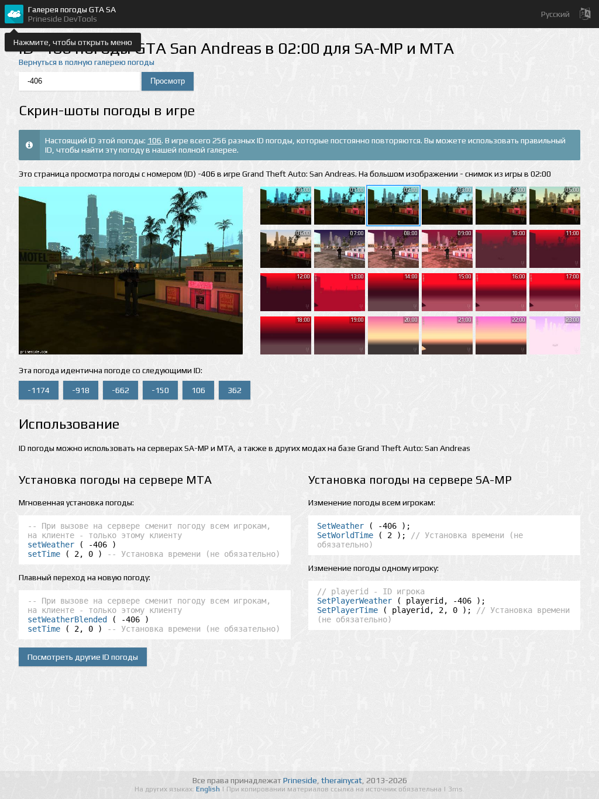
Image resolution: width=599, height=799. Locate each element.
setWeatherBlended (67, 619)
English (209, 789)
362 (235, 390)
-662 (120, 390)
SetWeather (340, 526)
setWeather (50, 544)
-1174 (38, 390)
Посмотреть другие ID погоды (82, 657)
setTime (43, 554)
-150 (160, 390)
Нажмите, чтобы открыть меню (72, 42)
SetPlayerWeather (354, 600)
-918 (80, 390)
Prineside (300, 780)
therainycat (341, 780)
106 (154, 140)
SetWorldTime (345, 535)
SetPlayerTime (347, 610)
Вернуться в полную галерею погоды (86, 62)
